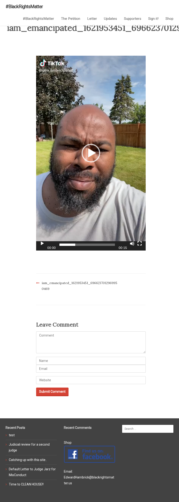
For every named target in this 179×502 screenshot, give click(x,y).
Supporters (132, 19)
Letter (92, 19)
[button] (91, 153)
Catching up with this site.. (28, 460)
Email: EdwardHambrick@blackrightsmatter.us (89, 477)
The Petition (70, 19)
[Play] (42, 243)
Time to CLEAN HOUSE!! (26, 484)
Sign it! (153, 19)
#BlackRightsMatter (24, 6)
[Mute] (132, 243)
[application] (91, 153)
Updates (110, 19)
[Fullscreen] (139, 243)
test (12, 435)
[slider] (87, 245)
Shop (169, 19)
